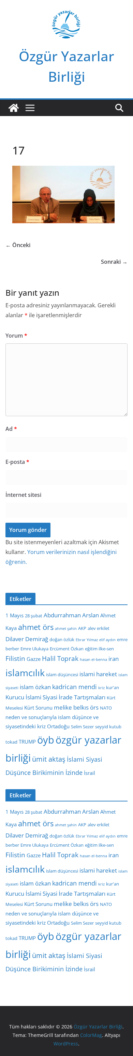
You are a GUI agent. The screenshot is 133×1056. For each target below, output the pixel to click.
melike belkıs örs (76, 707)
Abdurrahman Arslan (71, 615)
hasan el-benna (93, 659)
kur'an (112, 687)
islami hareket (98, 674)
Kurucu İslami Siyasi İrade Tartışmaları (55, 697)
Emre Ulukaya (34, 649)
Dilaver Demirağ (26, 639)
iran (113, 659)
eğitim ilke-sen (99, 649)
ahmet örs (36, 627)
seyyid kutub (108, 727)
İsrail (89, 772)
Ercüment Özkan (67, 649)
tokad (11, 742)
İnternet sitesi (23, 495)
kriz (101, 687)
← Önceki (17, 245)
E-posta (17, 462)
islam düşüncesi (62, 674)
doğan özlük (61, 639)
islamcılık (25, 672)
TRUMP (27, 741)
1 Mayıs (14, 615)
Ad (11, 429)
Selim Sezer (82, 727)
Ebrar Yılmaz (87, 639)
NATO (106, 708)
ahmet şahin (66, 628)
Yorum (16, 335)
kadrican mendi (74, 687)
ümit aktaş (48, 759)
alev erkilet (98, 628)
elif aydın (107, 639)
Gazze (34, 658)
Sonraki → (114, 261)
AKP (82, 628)
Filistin (15, 658)
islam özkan (35, 687)
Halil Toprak (60, 658)
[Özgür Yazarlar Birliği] (13, 108)
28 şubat (33, 616)
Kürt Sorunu (38, 707)
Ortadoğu (58, 726)
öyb (45, 739)
